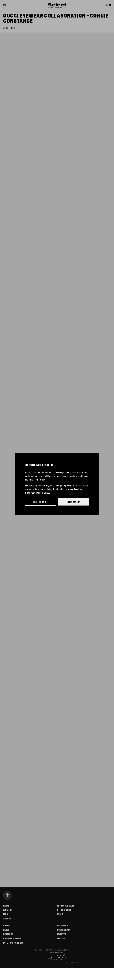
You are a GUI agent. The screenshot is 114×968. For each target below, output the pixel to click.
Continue (73, 502)
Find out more (40, 502)
